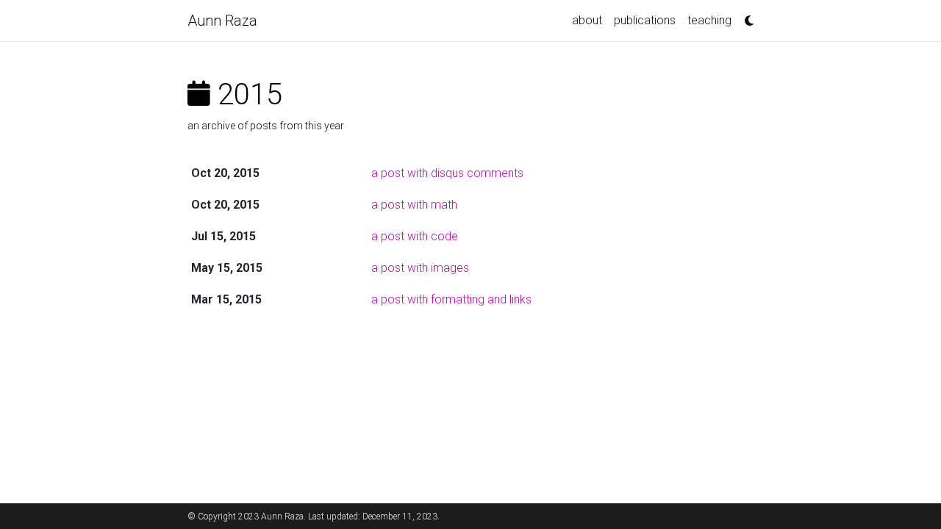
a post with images (420, 268)
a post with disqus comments (447, 173)
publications (645, 20)
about (587, 20)
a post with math (414, 205)
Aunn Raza (222, 20)
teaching (709, 20)
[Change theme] (745, 16)
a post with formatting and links (451, 299)
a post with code (414, 236)
